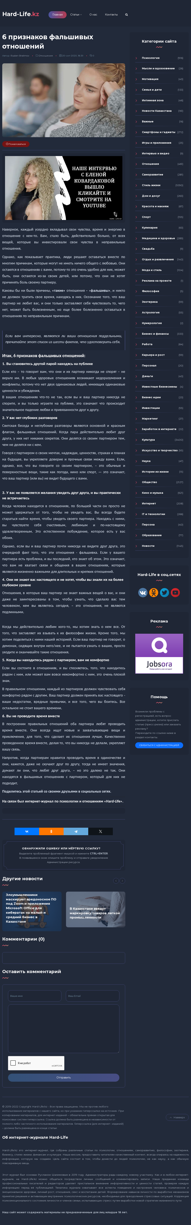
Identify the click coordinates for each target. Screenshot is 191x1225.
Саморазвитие (152, 174)
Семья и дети (152, 89)
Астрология (150, 312)
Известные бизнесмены (159, 386)
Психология (150, 57)
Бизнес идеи (151, 397)
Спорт (146, 216)
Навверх (179, 1117)
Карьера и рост (153, 354)
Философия (150, 291)
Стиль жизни (151, 185)
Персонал (149, 365)
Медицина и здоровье (158, 238)
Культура (148, 439)
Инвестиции (151, 407)
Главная (57, 14)
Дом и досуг (151, 195)
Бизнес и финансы (155, 333)
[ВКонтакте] (27, 831)
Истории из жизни (155, 471)
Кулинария (149, 227)
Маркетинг (150, 418)
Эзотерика (150, 301)
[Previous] (116, 881)
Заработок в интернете (159, 429)
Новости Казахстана (157, 110)
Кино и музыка (152, 492)
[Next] (122, 881)
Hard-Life (20, 14)
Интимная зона (153, 100)
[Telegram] (76, 831)
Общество (149, 482)
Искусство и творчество (160, 450)
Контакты (111, 14)
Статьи (74, 14)
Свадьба (148, 248)
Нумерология (152, 323)
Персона (148, 524)
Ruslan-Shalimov (20, 55)
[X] (100, 831)
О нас (93, 14)
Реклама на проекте (157, 280)
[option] (32, 911)
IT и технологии (153, 514)
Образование (152, 535)
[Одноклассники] (51, 831)
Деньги (147, 376)
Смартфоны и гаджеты (158, 132)
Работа (147, 344)
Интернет (149, 503)
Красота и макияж (155, 206)
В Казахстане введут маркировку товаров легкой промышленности (95, 913)
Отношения (46, 55)
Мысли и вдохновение (158, 68)
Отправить (64, 1077)
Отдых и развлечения (158, 259)
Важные (148, 121)
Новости (148, 545)
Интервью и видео (155, 153)
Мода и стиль (152, 270)
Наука (146, 461)
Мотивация (150, 79)
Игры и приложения (156, 142)
